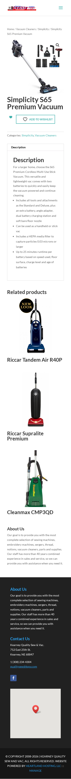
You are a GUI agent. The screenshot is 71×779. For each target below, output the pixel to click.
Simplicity (43, 29)
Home (10, 29)
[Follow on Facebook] (13, 678)
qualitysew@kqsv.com (23, 666)
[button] (57, 45)
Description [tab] (18, 147)
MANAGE (35, 770)
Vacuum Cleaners (26, 29)
